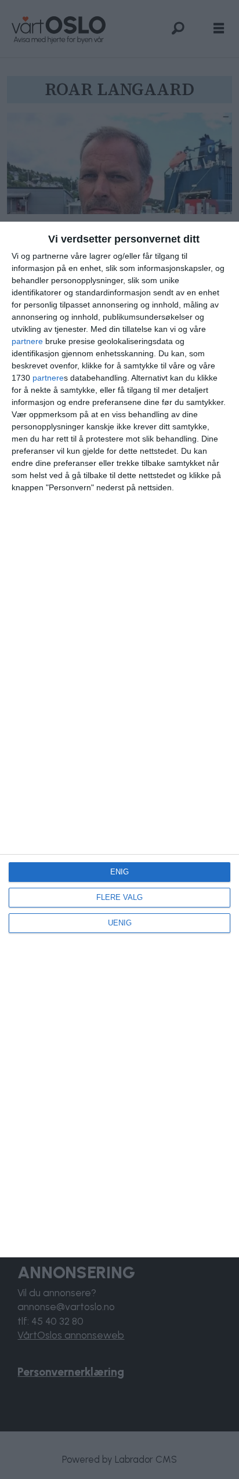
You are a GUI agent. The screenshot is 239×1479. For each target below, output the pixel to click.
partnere (27, 341)
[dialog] (119, 739)
